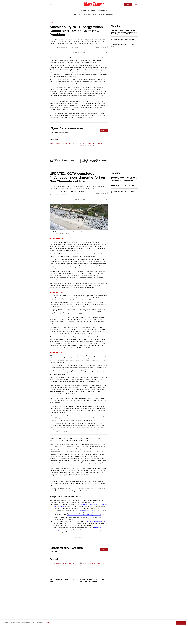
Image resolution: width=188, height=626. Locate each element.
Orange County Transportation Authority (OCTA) (71, 192)
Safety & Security (98, 14)
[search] (54, 5)
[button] (51, 5)
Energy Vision (61, 47)
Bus (75, 14)
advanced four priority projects (85, 511)
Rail (80, 14)
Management (110, 14)
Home (51, 22)
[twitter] (78, 52)
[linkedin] (76, 52)
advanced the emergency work (97, 521)
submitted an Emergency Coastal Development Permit (84, 515)
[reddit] (81, 52)
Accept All (180, 622)
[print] (107, 52)
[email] (84, 52)
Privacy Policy (48, 622)
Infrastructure (54, 169)
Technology (87, 14)
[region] (94, 623)
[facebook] (73, 52)
